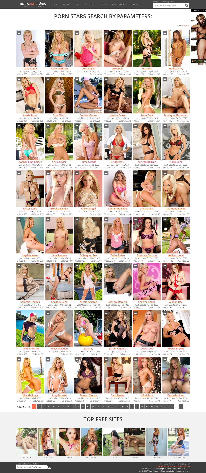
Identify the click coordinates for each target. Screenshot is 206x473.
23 (142, 406)
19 (122, 406)
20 (127, 406)
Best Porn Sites (119, 4)
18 (117, 406)
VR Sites (136, 4)
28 (166, 406)
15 (103, 406)
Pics (78, 4)
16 (108, 406)
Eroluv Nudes (157, 457)
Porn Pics (48, 457)
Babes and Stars (32, 4)
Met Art (70, 457)
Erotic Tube (26, 457)
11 (83, 406)
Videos (66, 4)
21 (132, 406)
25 (152, 406)
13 (93, 406)
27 (161, 406)
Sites (103, 4)
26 (157, 406)
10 (78, 406)
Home (54, 4)
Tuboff (135, 457)
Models (89, 4)
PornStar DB (91, 457)
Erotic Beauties (178, 457)
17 (112, 406)
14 (98, 406)
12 (88, 406)
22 (137, 406)
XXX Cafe (113, 457)
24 (147, 406)
